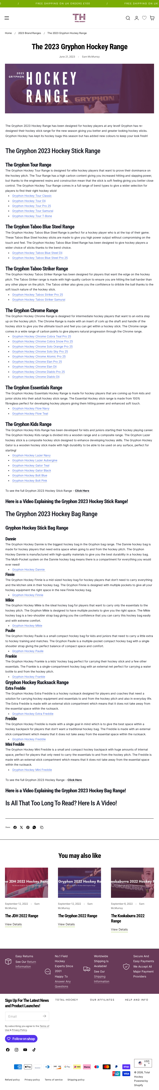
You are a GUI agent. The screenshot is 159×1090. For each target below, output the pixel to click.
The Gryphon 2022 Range (77, 915)
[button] (6, 18)
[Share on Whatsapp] (34, 827)
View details (13, 924)
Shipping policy (75, 1079)
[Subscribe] (44, 1016)
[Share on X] (21, 827)
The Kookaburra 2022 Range (128, 918)
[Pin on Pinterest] (28, 827)
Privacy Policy (19, 1030)
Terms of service (54, 1079)
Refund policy (12, 1079)
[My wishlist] (144, 18)
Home (8, 33)
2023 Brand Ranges (29, 33)
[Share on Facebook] (15, 827)
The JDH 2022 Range (21, 915)
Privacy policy (32, 1079)
